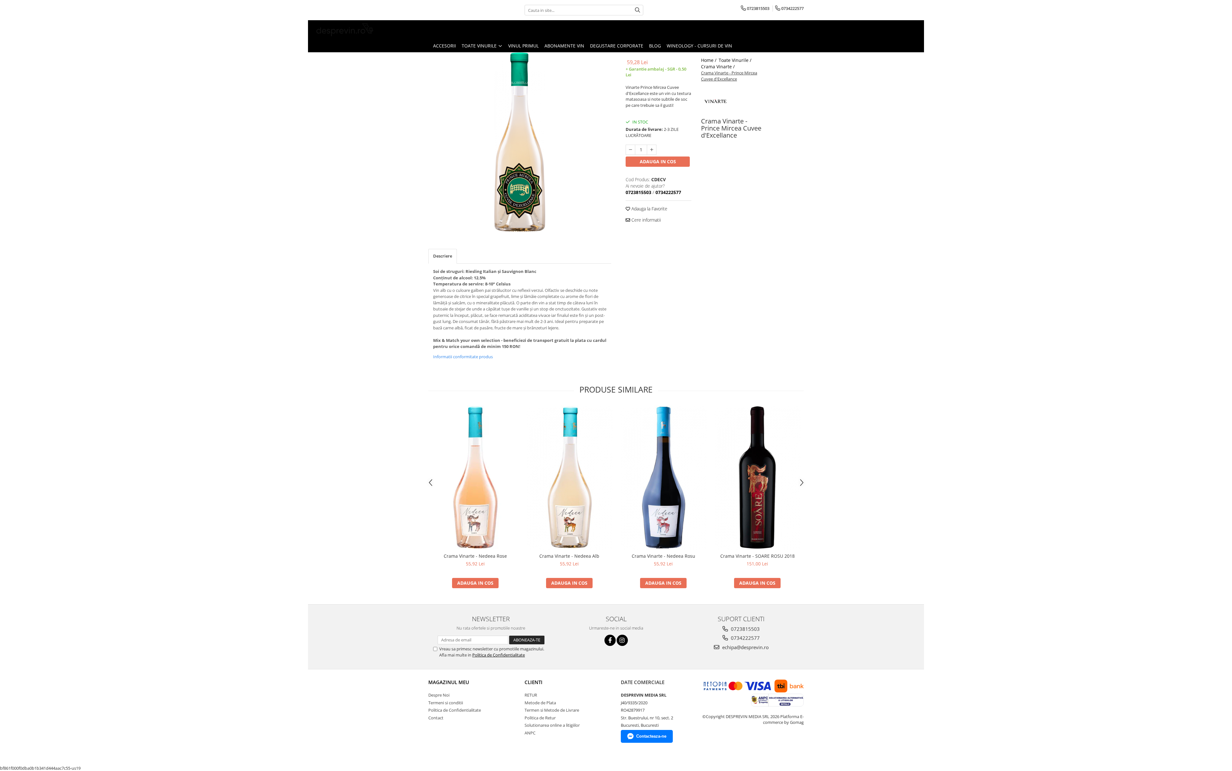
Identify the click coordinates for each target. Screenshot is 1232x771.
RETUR (531, 695)
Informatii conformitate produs (463, 357)
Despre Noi (438, 695)
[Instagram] (622, 640)
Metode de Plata (540, 703)
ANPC (530, 733)
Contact (435, 718)
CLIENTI (534, 682)
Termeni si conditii (445, 703)
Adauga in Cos (658, 161)
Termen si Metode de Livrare (552, 710)
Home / (709, 60)
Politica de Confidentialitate (498, 655)
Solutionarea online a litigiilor (552, 725)
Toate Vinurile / (736, 60)
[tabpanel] (519, 142)
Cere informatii (645, 220)
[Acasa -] (345, 29)
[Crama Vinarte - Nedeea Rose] (475, 477)
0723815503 (745, 629)
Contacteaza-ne (651, 736)
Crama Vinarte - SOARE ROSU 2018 (757, 556)
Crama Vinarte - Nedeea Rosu (663, 556)
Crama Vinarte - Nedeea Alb (569, 556)
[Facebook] (610, 640)
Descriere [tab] (442, 256)
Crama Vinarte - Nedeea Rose (475, 556)
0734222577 (745, 638)
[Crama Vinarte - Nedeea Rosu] (663, 477)
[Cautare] (637, 10)
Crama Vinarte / (718, 67)
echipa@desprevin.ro (745, 647)
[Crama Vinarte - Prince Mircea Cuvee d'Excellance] (519, 142)
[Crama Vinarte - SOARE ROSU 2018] (757, 477)
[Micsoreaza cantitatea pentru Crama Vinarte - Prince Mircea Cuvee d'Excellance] (630, 150)
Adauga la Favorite (648, 209)
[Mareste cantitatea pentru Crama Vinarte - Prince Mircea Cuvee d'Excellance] (651, 150)
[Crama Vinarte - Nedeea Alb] (569, 477)
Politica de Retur (540, 718)
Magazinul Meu (448, 682)
